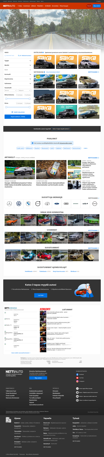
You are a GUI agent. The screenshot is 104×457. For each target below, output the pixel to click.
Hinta (6, 103)
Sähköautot (29, 148)
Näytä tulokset (18, 117)
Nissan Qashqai (44, 238)
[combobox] (18, 65)
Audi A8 (28, 238)
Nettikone (20, 1)
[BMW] (28, 203)
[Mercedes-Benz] (9, 203)
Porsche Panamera (88, 62)
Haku (20, 6)
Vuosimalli (8, 87)
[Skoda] (75, 203)
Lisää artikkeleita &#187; (20, 174)
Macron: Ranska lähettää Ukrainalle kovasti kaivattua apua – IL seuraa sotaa (56, 350)
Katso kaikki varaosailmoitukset (20, 353)
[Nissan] (94, 203)
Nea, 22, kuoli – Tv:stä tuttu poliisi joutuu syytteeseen (56, 339)
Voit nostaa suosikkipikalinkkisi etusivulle (53, 143)
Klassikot (37, 148)
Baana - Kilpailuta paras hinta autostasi (88, 392)
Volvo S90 (66, 81)
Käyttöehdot (33, 400)
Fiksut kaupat (64, 6)
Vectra (21, 321)
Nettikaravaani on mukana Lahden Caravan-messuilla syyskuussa (83, 174)
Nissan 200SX (91, 220)
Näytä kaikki (93, 72)
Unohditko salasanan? (36, 393)
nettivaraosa (11, 308)
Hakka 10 (21, 327)
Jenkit (52, 148)
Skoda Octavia (44, 81)
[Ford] (56, 203)
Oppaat (31, 402)
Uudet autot (20, 148)
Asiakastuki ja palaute (36, 391)
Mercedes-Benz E (88, 81)
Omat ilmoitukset (11, 393)
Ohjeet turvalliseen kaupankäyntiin (87, 400)
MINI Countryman (88, 97)
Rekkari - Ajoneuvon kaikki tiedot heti (88, 396)
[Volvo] (37, 203)
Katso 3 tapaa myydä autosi (60, 129)
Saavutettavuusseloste (36, 405)
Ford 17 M (88, 112)
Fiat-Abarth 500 (44, 255)
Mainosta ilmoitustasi (12, 398)
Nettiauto (9, 6)
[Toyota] (47, 203)
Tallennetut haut (11, 391)
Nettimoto (10, 1)
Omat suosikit (10, 395)
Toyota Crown (59, 255)
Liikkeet (33, 6)
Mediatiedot (56, 393)
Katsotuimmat (77, 148)
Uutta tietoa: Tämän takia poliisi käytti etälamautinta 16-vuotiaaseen (56, 334)
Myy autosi (97, 6)
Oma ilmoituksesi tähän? (53, 72)
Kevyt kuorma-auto (60, 271)
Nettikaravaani (33, 1)
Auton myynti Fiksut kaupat (85, 388)
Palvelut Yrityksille (58, 395)
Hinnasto (55, 391)
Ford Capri (44, 220)
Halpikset (58, 148)
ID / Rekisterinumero (25, 55)
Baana (42, 1)
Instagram (81, 381)
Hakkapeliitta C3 (21, 334)
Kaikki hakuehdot (19, 112)
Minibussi (75, 271)
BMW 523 (60, 238)
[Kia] (85, 203)
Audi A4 (66, 97)
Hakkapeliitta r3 (21, 340)
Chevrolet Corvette (91, 255)
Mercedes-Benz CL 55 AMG (60, 220)
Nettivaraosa (26, 1)
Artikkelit (48, 6)
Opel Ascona (12, 220)
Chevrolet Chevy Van (13, 255)
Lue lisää (40, 295)
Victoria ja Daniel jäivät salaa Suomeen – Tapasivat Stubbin (56, 318)
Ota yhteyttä (56, 398)
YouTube (81, 378)
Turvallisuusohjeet (35, 398)
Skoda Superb (44, 112)
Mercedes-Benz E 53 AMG (44, 62)
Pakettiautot (66, 148)
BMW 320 (12, 238)
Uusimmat (26, 6)
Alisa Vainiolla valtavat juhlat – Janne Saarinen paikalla (56, 313)
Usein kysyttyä (33, 395)
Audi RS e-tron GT (66, 62)
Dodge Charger (75, 255)
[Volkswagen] (18, 203)
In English (98, 1)
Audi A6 (91, 238)
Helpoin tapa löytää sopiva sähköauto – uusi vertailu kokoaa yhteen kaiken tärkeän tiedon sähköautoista (83, 185)
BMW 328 (76, 220)
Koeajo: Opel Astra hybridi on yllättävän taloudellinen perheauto (83, 164)
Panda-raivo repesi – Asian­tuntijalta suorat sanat (56, 329)
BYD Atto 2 (66, 112)
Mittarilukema (9, 94)
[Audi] (66, 203)
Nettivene (15, 1)
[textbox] (17, 65)
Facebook (81, 374)
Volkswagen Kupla (28, 220)
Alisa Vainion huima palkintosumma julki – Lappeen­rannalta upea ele (56, 323)
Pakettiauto (45, 271)
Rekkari (38, 1)
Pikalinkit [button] (40, 6)
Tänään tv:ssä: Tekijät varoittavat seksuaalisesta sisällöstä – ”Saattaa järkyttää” (56, 344)
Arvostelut (55, 6)
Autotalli (5, 1)
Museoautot (45, 148)
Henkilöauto (31, 271)
